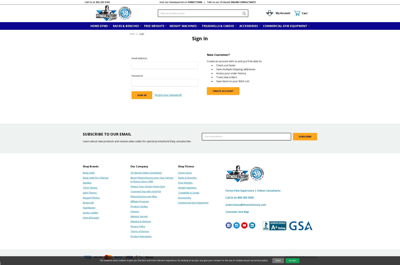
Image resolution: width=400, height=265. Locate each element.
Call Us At (240, 197)
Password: (137, 75)
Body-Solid (88, 172)
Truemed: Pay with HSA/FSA (145, 191)
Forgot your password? (168, 95)
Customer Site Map (237, 212)
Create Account (223, 90)
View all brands (91, 217)
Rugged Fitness (91, 197)
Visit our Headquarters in (181, 2)
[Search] (242, 13)
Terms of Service (139, 231)
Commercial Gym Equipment (285, 26)
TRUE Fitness (90, 187)
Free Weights (154, 26)
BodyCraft (88, 202)
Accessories (249, 26)
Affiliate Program (139, 201)
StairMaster (89, 207)
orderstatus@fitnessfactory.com (246, 205)
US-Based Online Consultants (146, 172)
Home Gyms (99, 26)
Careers (134, 211)
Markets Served (139, 216)
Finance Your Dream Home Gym (147, 186)
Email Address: (139, 58)
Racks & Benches (126, 26)
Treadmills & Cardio (218, 26)
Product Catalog (139, 206)
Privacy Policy (137, 226)
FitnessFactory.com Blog (143, 196)
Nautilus (87, 182)
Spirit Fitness (90, 192)
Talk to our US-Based (231, 2)
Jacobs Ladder (90, 212)
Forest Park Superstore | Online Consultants (253, 190)
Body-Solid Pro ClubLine (95, 177)
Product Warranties (141, 236)
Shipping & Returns (140, 221)
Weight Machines (183, 26)
